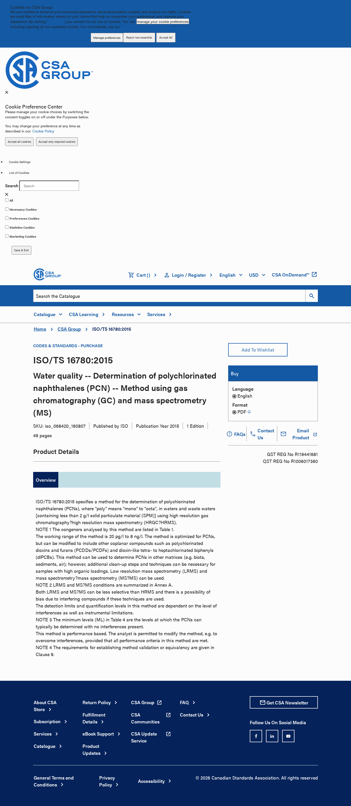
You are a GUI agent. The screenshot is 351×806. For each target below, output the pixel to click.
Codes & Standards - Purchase (68, 345)
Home (40, 329)
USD (253, 275)
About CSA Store (45, 705)
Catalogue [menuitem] (45, 314)
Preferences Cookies (24, 218)
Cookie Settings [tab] (20, 161)
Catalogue (45, 746)
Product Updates (91, 749)
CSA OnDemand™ (290, 274)
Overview (46, 480)
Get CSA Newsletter (287, 702)
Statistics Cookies (22, 227)
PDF (241, 411)
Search (11, 186)
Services (43, 733)
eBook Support (98, 733)
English (244, 395)
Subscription (47, 721)
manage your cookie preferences (163, 21)
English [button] (227, 275)
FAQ (184, 702)
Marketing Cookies (23, 236)
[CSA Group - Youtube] (288, 736)
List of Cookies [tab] (19, 172)
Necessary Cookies (23, 209)
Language (243, 389)
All (11, 200)
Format (239, 404)
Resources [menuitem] (123, 314)
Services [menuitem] (156, 314)
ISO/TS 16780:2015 (111, 329)
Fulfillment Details (93, 718)
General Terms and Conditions (54, 781)
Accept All (56, 21)
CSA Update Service (144, 737)
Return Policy (96, 702)
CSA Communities (145, 718)
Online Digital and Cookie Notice (148, 26)
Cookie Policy (43, 130)
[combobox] (169, 296)
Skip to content (2, 6)
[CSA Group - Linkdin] (272, 736)
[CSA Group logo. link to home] (49, 69)
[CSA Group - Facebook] (256, 736)
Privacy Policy (107, 781)
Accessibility (151, 781)
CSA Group (69, 329)
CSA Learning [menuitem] (83, 314)
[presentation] (6, 92)
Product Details (56, 451)
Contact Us (191, 714)
